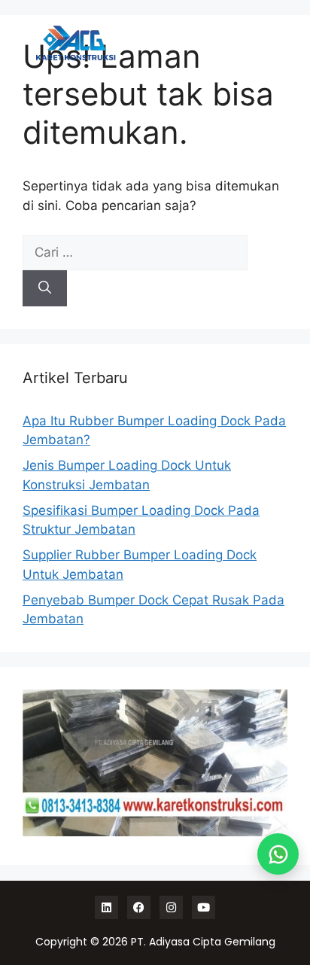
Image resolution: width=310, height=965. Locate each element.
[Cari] (45, 288)
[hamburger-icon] (263, 43)
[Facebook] (138, 907)
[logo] (75, 43)
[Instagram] (171, 907)
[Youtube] (203, 907)
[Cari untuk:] (135, 252)
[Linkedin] (106, 907)
